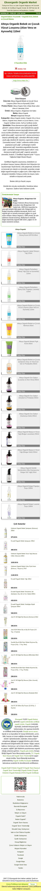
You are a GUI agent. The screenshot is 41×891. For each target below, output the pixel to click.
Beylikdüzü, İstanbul (27, 10)
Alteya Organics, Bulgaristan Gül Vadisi (23, 111)
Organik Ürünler (26, 770)
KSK (23, 773)
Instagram (20, 852)
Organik (27, 724)
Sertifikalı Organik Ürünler (18, 8)
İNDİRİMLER (4, 13)
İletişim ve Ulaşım (20, 813)
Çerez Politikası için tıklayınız (17, 884)
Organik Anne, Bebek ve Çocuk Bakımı (21, 120)
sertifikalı (36, 722)
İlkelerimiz (20, 800)
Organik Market (32, 719)
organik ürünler (19, 724)
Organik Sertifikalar (32, 773)
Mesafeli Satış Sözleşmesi (20, 829)
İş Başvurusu (20, 809)
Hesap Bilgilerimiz (20, 842)
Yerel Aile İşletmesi (13, 10)
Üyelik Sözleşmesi (20, 839)
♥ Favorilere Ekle (20, 63)
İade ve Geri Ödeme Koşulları (20, 832)
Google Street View (20, 865)
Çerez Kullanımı (14, 845)
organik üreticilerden (26, 722)
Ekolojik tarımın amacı (30, 731)
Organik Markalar (15, 773)
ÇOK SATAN (21, 13)
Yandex (20, 868)
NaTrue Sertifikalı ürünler (29, 123)
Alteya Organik (23, 113)
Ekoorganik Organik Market (20, 2)
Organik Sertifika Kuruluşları (22, 761)
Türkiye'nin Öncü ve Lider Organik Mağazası (16, 5)
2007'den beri (33, 8)
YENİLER (13, 13)
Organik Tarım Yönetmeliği (22, 756)
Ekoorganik (18, 719)
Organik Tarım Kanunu (31, 768)
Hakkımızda (20, 796)
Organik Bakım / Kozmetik (10, 17)
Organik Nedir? (6, 768)
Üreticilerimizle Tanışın (10, 194)
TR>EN (38, 13)
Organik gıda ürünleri (27, 751)
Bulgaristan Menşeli (23, 116)
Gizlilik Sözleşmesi (20, 835)
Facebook (20, 855)
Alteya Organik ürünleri (17, 118)
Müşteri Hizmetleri (20, 848)
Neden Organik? (17, 768)
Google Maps (20, 861)
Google (20, 858)
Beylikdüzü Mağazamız (20, 803)
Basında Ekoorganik (20, 806)
